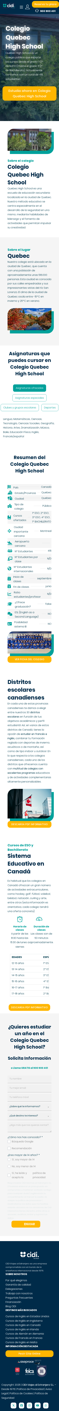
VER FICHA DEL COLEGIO (29, 659)
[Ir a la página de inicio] (9, 7)
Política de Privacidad (30, 1389)
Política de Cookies (21, 1393)
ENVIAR (29, 1224)
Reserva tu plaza (45, 4)
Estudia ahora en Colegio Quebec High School (29, 93)
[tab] (29, 388)
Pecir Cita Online (30, 1353)
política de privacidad (39, 1175)
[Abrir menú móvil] (21, 7)
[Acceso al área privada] (27, 7)
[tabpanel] (29, 428)
